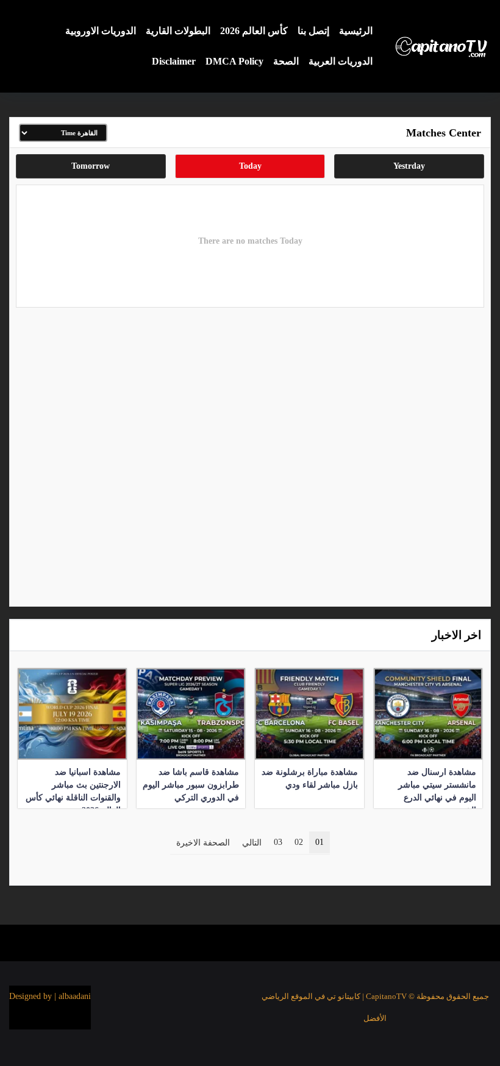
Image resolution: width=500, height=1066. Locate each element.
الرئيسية (356, 31)
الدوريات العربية (341, 61)
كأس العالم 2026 (254, 31)
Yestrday (409, 166)
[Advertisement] (250, 454)
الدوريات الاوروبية (100, 31)
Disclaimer (174, 61)
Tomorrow (90, 166)
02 (299, 842)
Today (250, 166)
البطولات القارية (178, 31)
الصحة (286, 61)
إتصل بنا (313, 31)
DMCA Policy (234, 61)
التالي (252, 842)
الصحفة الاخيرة (203, 842)
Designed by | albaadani (50, 996)
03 (278, 842)
